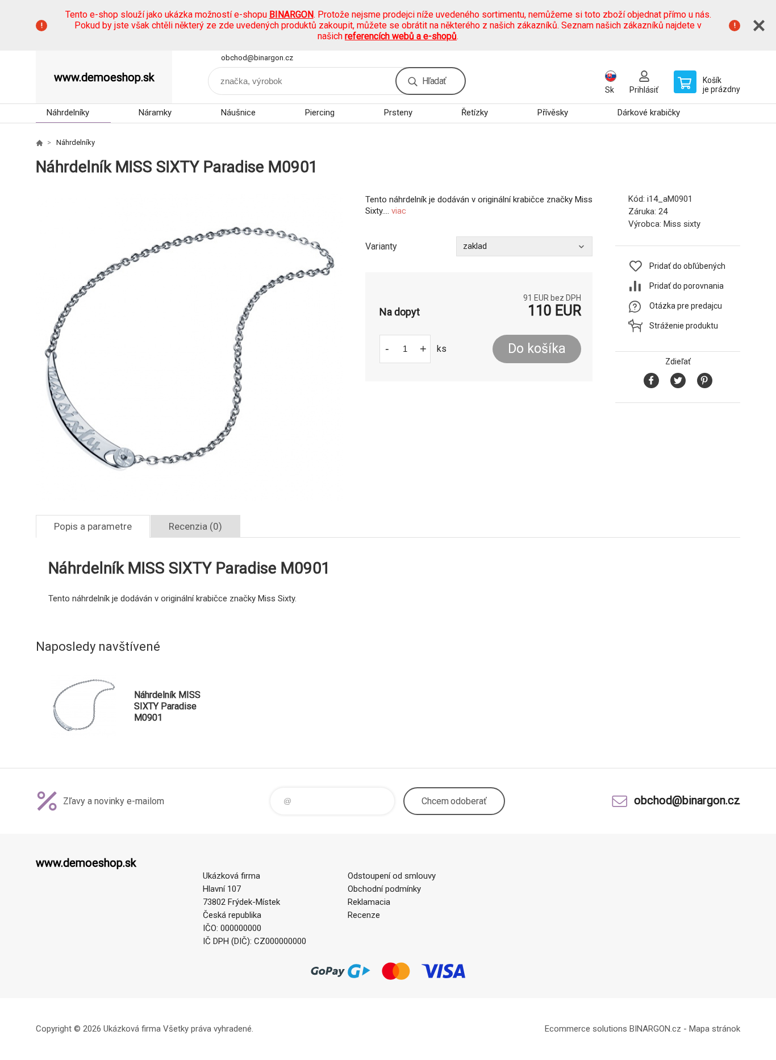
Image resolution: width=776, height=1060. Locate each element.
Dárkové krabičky (649, 112)
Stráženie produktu (683, 325)
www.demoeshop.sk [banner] (104, 77)
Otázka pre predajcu (685, 305)
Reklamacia (369, 902)
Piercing (320, 112)
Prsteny (398, 112)
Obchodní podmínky (384, 889)
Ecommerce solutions (586, 1029)
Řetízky (474, 112)
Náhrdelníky (68, 112)
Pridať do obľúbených (687, 266)
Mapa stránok (714, 1029)
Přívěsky (552, 112)
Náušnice (238, 112)
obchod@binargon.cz (257, 57)
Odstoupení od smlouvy (392, 876)
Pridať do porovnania (686, 285)
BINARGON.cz (655, 1029)
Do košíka (537, 348)
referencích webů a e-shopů (401, 36)
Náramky (155, 112)
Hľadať (434, 81)
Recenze (364, 915)
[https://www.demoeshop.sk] (39, 142)
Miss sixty (682, 224)
